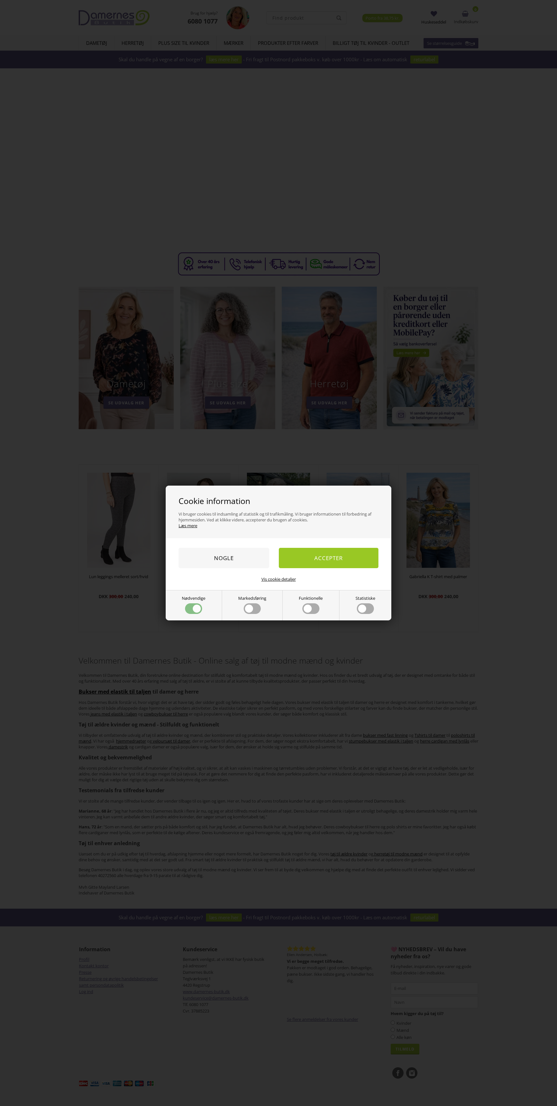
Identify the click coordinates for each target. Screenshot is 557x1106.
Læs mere (188, 525)
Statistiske (365, 598)
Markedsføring (252, 598)
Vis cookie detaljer (278, 579)
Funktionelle (311, 598)
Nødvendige (193, 598)
